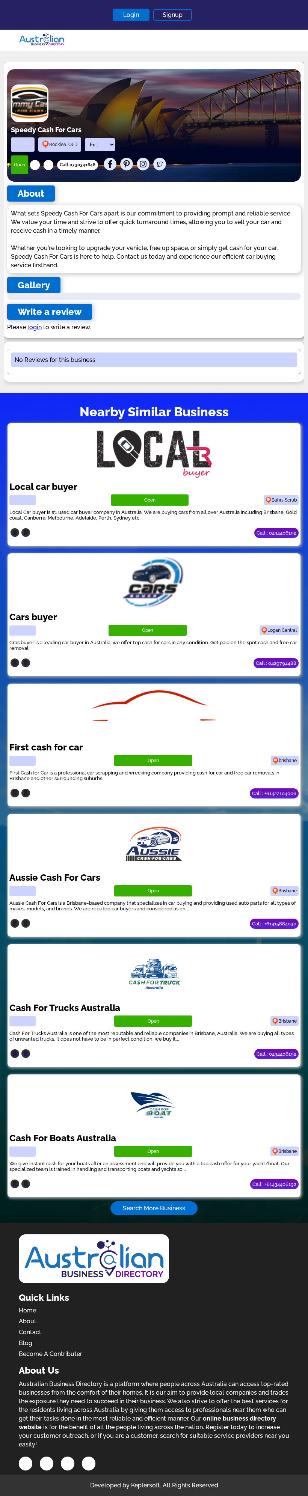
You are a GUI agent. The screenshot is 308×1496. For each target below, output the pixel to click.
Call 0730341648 (77, 164)
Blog (25, 1343)
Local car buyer (43, 486)
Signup (173, 14)
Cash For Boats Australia (62, 1138)
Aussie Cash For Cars (54, 877)
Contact (30, 1332)
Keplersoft (145, 1485)
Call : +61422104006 (274, 793)
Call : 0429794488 (276, 663)
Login (131, 14)
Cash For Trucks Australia (64, 1007)
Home (27, 1310)
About (27, 1321)
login (34, 327)
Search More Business (154, 1208)
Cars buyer (33, 617)
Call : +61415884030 (274, 924)
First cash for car (46, 747)
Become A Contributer (50, 1353)
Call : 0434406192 (276, 533)
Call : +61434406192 (274, 1184)
